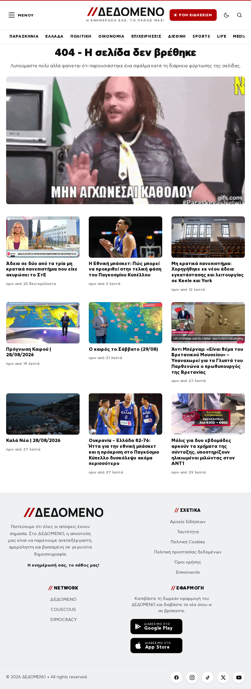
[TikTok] (207, 677)
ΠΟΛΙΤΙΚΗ (81, 36)
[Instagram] (192, 677)
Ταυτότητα (188, 532)
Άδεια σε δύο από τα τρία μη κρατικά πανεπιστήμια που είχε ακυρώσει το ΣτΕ (41, 269)
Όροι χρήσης (187, 562)
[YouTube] (239, 677)
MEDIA (240, 36)
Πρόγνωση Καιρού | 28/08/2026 (28, 352)
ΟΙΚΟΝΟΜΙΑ (111, 36)
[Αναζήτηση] (239, 15)
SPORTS (201, 36)
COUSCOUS (63, 609)
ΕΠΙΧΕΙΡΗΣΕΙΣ (146, 36)
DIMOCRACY (63, 619)
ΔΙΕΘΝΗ (177, 36)
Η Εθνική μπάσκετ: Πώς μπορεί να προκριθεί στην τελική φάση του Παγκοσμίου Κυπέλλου (125, 269)
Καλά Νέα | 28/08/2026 (33, 440)
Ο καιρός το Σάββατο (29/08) (123, 349)
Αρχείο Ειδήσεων (188, 521)
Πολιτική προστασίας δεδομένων (188, 552)
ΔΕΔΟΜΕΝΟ (63, 599)
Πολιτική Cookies (187, 542)
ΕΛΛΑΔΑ (54, 36)
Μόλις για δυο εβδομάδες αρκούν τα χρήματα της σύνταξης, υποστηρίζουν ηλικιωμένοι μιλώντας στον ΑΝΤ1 (203, 452)
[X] (223, 677)
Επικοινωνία (188, 572)
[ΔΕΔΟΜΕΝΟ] (63, 512)
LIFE (222, 36)
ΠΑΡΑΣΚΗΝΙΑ (24, 36)
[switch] (226, 15)
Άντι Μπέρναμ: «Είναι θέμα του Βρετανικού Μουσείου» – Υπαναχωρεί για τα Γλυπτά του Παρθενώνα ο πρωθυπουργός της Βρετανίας (207, 360)
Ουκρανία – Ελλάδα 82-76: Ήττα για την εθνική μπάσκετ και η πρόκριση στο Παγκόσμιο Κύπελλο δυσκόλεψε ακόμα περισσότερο (124, 452)
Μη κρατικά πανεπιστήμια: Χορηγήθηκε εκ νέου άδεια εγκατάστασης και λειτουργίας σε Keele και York (207, 272)
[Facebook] (176, 677)
